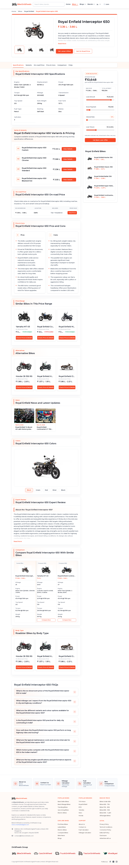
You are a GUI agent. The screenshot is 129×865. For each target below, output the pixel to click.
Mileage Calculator (85, 832)
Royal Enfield (83, 804)
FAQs (71, 65)
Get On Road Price (83, 51)
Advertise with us (105, 838)
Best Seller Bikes (63, 801)
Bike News (61, 835)
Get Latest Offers (64, 51)
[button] (109, 4)
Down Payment (91, 107)
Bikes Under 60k (105, 801)
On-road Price (39, 65)
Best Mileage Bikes (64, 804)
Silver (55, 490)
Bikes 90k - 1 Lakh (105, 813)
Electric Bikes (62, 813)
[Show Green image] (41, 50)
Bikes (74, 4)
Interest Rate (90, 117)
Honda (81, 815)
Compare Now (46, 620)
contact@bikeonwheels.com (24, 836)
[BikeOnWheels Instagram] (116, 861)
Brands (90, 4)
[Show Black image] (30, 50)
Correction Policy (105, 830)
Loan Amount (90, 97)
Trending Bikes (63, 807)
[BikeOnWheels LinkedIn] (113, 861)
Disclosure (103, 835)
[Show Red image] (52, 50)
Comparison (62, 65)
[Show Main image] (19, 50)
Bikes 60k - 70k (105, 804)
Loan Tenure (90, 127)
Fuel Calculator (84, 830)
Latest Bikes (62, 827)
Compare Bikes (63, 832)
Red (46, 490)
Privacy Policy (104, 824)
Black (29, 490)
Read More (62, 44)
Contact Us (82, 827)
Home (68, 4)
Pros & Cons (50, 65)
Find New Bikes (63, 824)
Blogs (82, 4)
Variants (29, 65)
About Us (82, 824)
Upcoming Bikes (63, 810)
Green (38, 490)
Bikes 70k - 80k (105, 807)
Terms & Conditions (106, 827)
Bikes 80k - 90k (105, 810)
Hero (80, 813)
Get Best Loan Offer (100, 140)
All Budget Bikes (105, 815)
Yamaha (81, 810)
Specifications (18, 65)
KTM (80, 807)
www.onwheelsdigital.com (20, 824)
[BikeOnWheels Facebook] (110, 861)
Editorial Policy (104, 832)
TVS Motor (82, 801)
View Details (68, 149)
